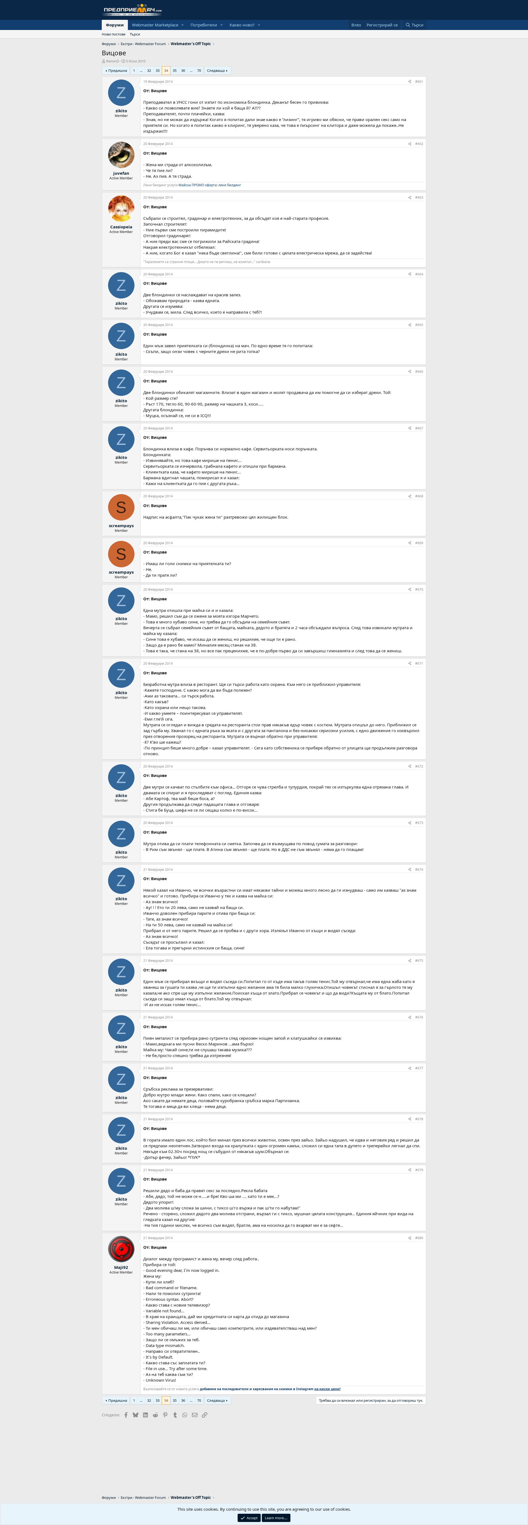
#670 (419, 589)
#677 (419, 1068)
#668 (419, 496)
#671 (419, 663)
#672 (419, 766)
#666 (419, 371)
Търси (135, 34)
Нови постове (113, 34)
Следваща (216, 70)
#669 (419, 543)
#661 (419, 81)
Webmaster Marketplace (155, 25)
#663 (419, 197)
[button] (182, 25)
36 (183, 70)
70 (199, 70)
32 (149, 70)
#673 (419, 822)
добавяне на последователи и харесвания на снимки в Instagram (270, 1389)
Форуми (115, 25)
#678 (419, 1119)
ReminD (112, 61)
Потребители (204, 25)
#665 (419, 324)
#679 (419, 1170)
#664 (419, 274)
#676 (419, 1017)
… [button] (141, 70)
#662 (419, 143)
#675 (419, 960)
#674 (419, 869)
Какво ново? (242, 25)
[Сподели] (409, 82)
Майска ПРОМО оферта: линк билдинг (209, 185)
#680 (419, 1238)
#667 (419, 428)
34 (166, 70)
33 (158, 70)
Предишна (117, 70)
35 (175, 70)
